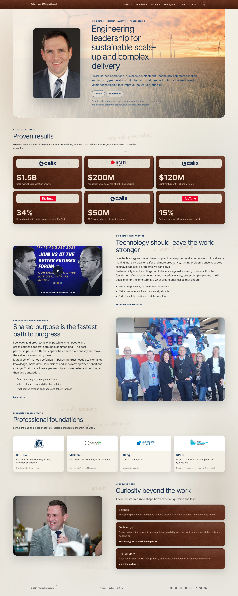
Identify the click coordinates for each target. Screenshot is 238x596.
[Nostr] (176, 588)
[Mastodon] (205, 588)
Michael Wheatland (44, 4)
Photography (170, 4)
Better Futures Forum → (129, 304)
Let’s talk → (19, 397)
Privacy (103, 588)
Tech (183, 4)
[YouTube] (186, 588)
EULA (111, 588)
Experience (141, 4)
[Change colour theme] (204, 4)
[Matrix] (181, 588)
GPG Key (120, 588)
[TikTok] (195, 588)
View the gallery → (129, 564)
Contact (194, 4)
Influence (155, 4)
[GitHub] (191, 588)
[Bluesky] (200, 588)
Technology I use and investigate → (138, 541)
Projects (127, 4)
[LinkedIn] (171, 588)
